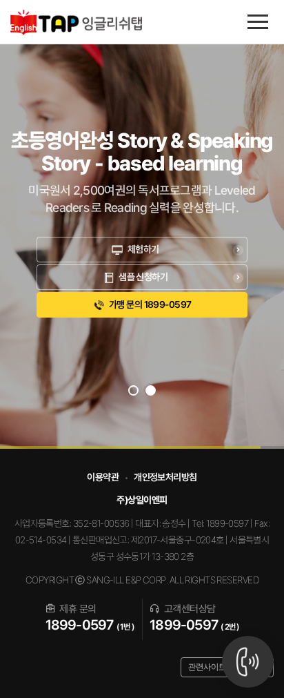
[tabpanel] (142, 224)
